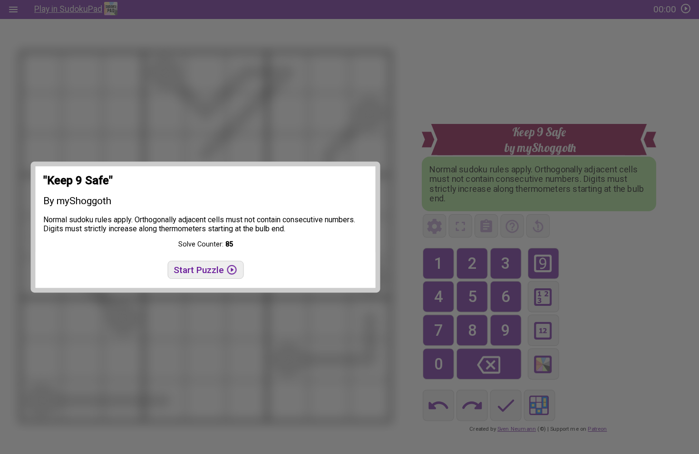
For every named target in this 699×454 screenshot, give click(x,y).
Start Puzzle (200, 270)
